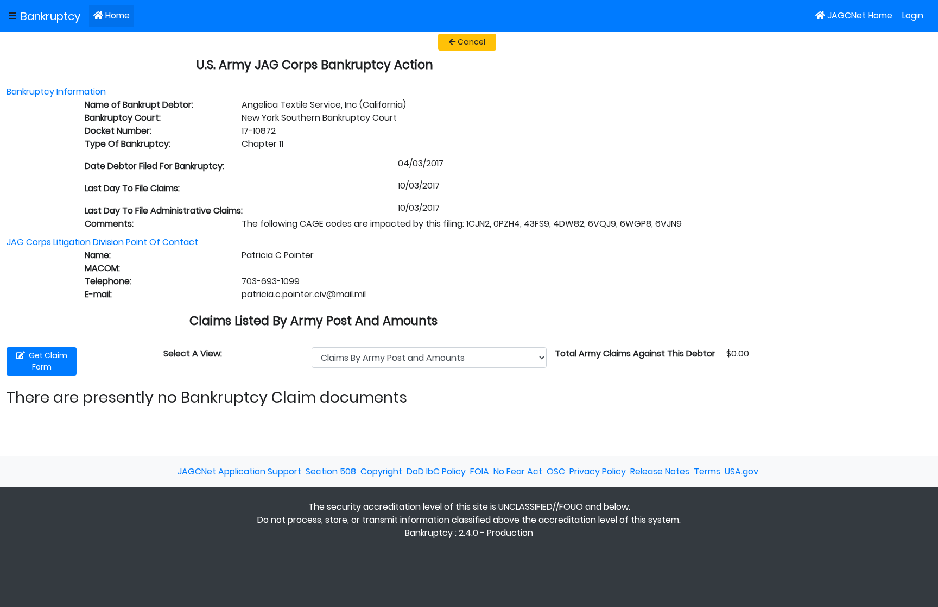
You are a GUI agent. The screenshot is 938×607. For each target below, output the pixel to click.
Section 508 (331, 471)
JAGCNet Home (859, 15)
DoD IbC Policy (436, 471)
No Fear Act (517, 471)
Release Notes (659, 471)
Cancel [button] (471, 41)
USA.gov (741, 471)
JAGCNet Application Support (239, 471)
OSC (556, 471)
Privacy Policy (597, 471)
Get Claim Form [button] (47, 361)
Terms (707, 471)
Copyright (381, 471)
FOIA (479, 471)
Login (912, 15)
